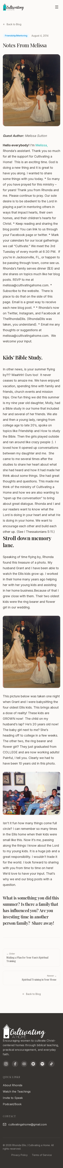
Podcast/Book (12, 1104)
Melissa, (42, 145)
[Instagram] (6, 1064)
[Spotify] (42, 1064)
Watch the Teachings (17, 1091)
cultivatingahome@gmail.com (27, 1124)
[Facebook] (15, 1064)
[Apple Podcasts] (33, 1064)
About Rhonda (12, 1085)
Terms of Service (42, 1154)
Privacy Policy (19, 1154)
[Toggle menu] (56, 7)
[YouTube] (24, 1064)
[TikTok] (51, 1064)
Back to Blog (14, 24)
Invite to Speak (13, 1098)
